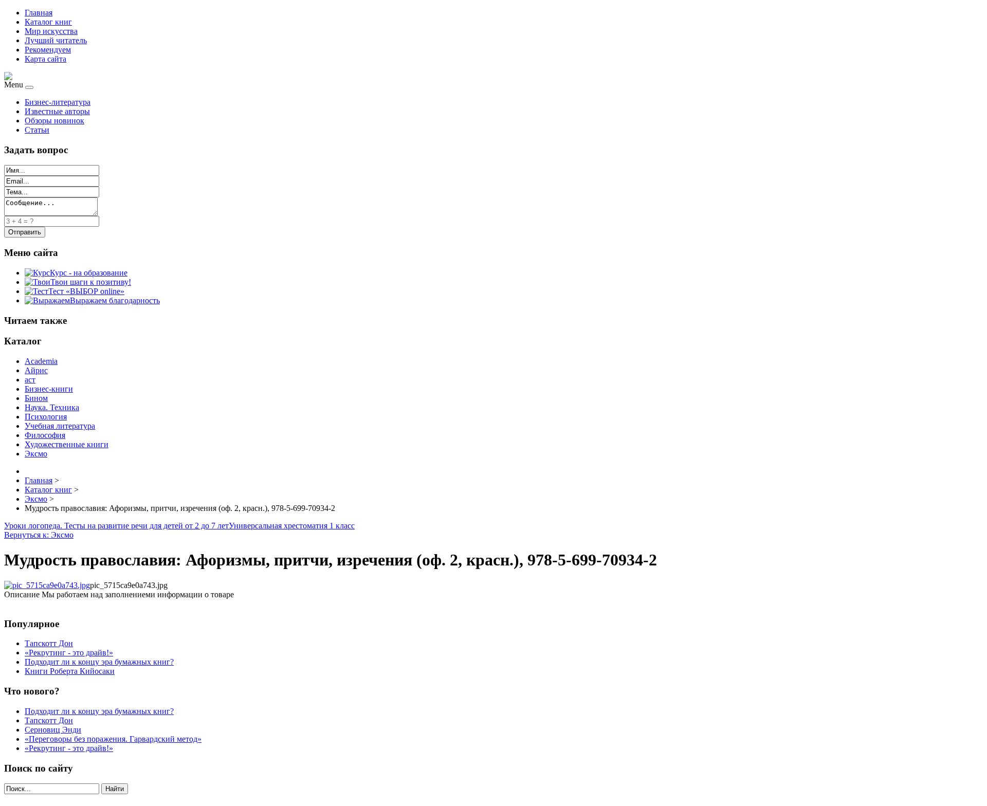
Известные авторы (57, 111)
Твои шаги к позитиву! (90, 282)
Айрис (36, 370)
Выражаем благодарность (115, 300)
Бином (36, 398)
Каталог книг (48, 21)
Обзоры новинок (54, 120)
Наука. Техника (52, 407)
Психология (46, 416)
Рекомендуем (48, 49)
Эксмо (36, 453)
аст (30, 379)
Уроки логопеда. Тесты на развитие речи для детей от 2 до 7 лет (116, 525)
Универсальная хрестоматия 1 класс (292, 525)
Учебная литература (60, 426)
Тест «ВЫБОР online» (86, 291)
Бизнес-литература (57, 102)
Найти (114, 789)
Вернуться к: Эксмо (39, 534)
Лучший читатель (56, 40)
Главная (38, 12)
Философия (45, 435)
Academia (41, 361)
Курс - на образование (88, 272)
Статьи (37, 129)
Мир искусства (51, 31)
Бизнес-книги (49, 388)
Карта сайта (45, 58)
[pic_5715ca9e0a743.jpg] (47, 585)
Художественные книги (66, 444)
